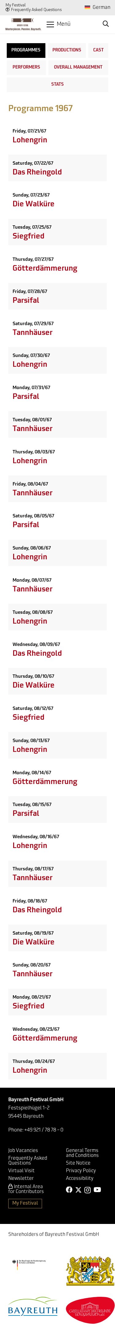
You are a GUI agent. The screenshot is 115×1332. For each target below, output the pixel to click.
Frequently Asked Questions (36, 10)
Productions (66, 50)
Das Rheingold (37, 172)
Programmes (25, 50)
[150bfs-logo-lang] (23, 24)
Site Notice (78, 1163)
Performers (26, 67)
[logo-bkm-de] (28, 1265)
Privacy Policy (81, 1171)
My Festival (16, 5)
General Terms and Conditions (82, 1153)
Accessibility (80, 1178)
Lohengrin (30, 140)
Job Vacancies (23, 1150)
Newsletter (21, 1178)
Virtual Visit (21, 1171)
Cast (98, 50)
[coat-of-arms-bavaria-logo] (90, 1271)
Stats (57, 84)
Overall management (78, 67)
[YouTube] (97, 1190)
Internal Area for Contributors (26, 1189)
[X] (78, 1190)
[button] (58, 24)
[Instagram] (87, 1190)
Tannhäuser (32, 333)
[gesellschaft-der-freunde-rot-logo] (90, 1310)
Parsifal (26, 301)
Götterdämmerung (45, 268)
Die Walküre (34, 204)
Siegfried (28, 236)
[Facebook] (69, 1190)
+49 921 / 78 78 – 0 (43, 1130)
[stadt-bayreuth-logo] (32, 1306)
